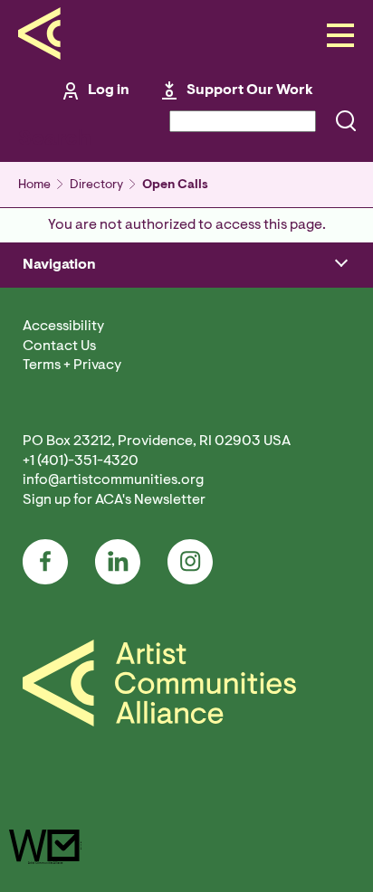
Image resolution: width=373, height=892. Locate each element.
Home (34, 185)
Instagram (190, 561)
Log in (108, 90)
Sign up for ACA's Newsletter (114, 500)
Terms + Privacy (72, 365)
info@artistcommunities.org (113, 480)
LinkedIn (117, 561)
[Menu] (335, 36)
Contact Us (59, 346)
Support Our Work (249, 90)
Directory (96, 185)
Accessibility (63, 326)
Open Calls (175, 185)
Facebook (45, 561)
